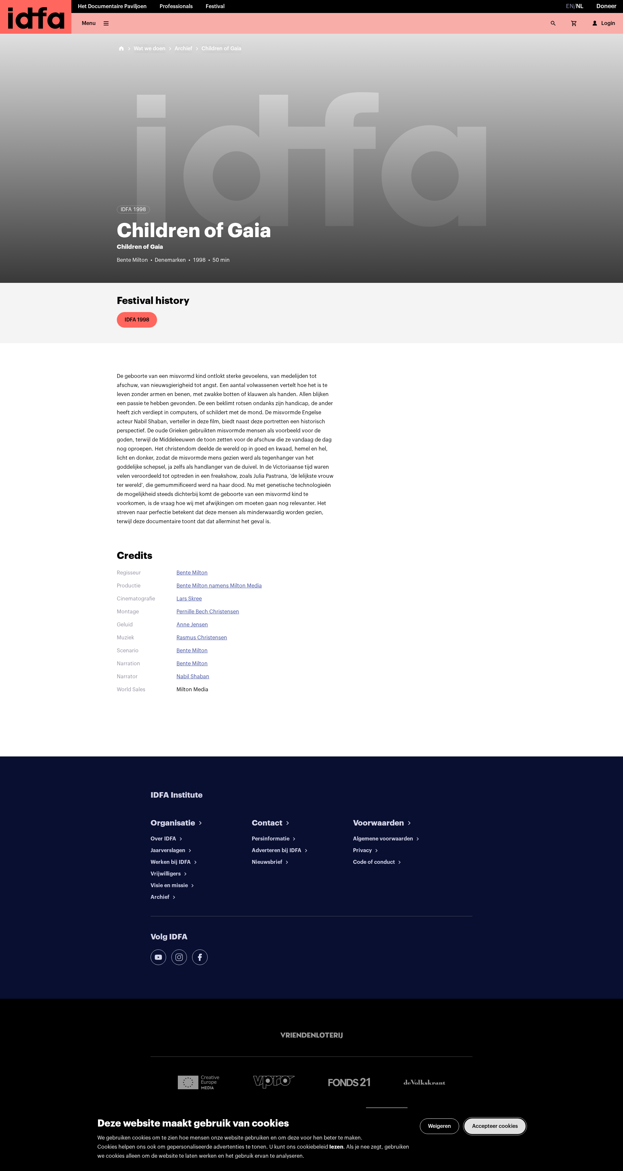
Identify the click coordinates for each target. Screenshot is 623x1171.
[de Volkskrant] (424, 1082)
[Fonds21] (349, 1082)
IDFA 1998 (137, 319)
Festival (215, 6)
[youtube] (158, 957)
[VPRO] (274, 1082)
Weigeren (439, 1126)
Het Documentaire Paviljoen (112, 6)
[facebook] (200, 957)
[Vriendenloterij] (311, 1035)
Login (608, 23)
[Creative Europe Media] (198, 1082)
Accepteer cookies (495, 1126)
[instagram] (179, 957)
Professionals (176, 6)
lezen (336, 1147)
